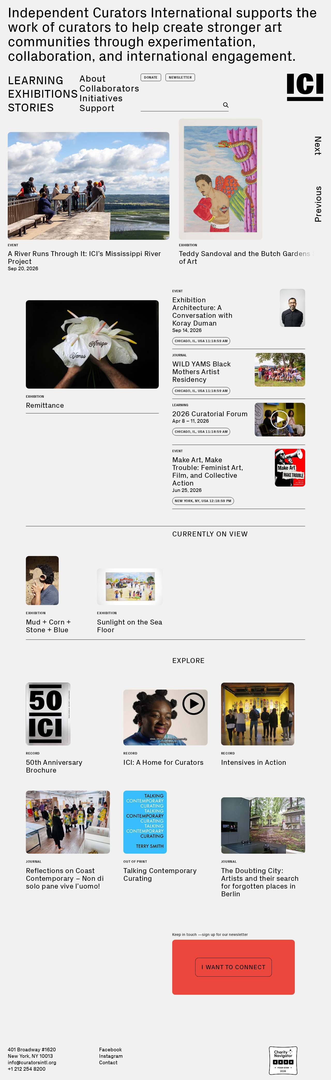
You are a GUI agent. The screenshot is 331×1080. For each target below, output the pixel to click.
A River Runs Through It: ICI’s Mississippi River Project (84, 257)
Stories (31, 107)
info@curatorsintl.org (32, 1062)
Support (97, 107)
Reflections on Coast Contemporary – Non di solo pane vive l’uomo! (65, 878)
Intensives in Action (254, 762)
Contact (108, 1062)
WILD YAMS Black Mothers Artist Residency (201, 372)
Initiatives (101, 98)
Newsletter (180, 77)
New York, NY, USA (203, 501)
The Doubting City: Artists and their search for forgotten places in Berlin (260, 882)
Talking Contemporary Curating (160, 874)
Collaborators (109, 88)
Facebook (110, 1049)
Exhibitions (43, 94)
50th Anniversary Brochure (54, 766)
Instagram (111, 1056)
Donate (151, 77)
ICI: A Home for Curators (163, 762)
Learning (36, 80)
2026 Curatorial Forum (210, 414)
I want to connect (233, 967)
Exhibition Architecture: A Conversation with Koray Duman (202, 311)
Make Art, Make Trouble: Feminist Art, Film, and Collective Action (207, 471)
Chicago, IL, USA (201, 341)
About (92, 78)
